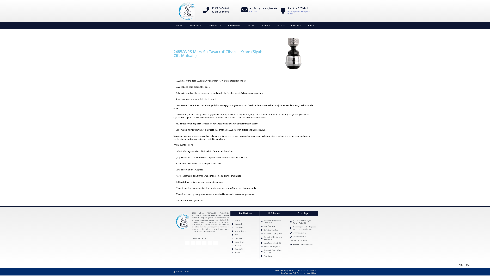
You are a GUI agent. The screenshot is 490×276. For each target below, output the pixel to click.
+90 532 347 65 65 (219, 8)
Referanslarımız (234, 26)
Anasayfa (180, 26)
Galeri (265, 26)
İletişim (311, 26)
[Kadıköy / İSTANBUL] (283, 11)
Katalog (252, 26)
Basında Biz (296, 26)
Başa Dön (464, 265)
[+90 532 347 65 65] (206, 10)
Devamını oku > (199, 238)
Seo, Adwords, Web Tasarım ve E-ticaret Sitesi (298, 273)
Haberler (281, 26)
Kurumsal (194, 26)
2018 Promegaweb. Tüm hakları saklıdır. (295, 270)
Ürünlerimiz (213, 26)
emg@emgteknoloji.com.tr (263, 8)
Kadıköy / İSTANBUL (298, 8)
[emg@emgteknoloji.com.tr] (244, 10)
